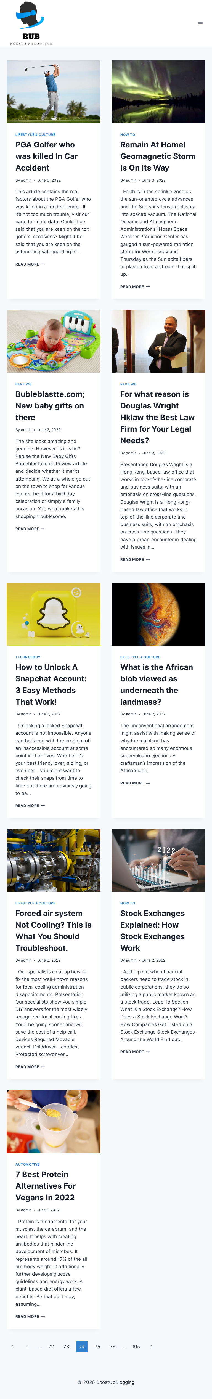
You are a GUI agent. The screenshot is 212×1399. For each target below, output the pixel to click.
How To (127, 134)
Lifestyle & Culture (35, 134)
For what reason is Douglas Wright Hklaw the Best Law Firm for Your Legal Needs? (157, 417)
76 (113, 1346)
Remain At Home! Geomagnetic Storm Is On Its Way (158, 156)
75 (97, 1346)
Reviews (23, 384)
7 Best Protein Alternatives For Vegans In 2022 (45, 1186)
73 (66, 1346)
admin (26, 180)
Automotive (27, 1164)
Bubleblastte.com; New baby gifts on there (50, 405)
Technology (28, 657)
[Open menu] (200, 23)
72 (51, 1346)
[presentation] (53, 91)
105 (136, 1346)
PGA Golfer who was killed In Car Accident (46, 156)
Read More (30, 264)
